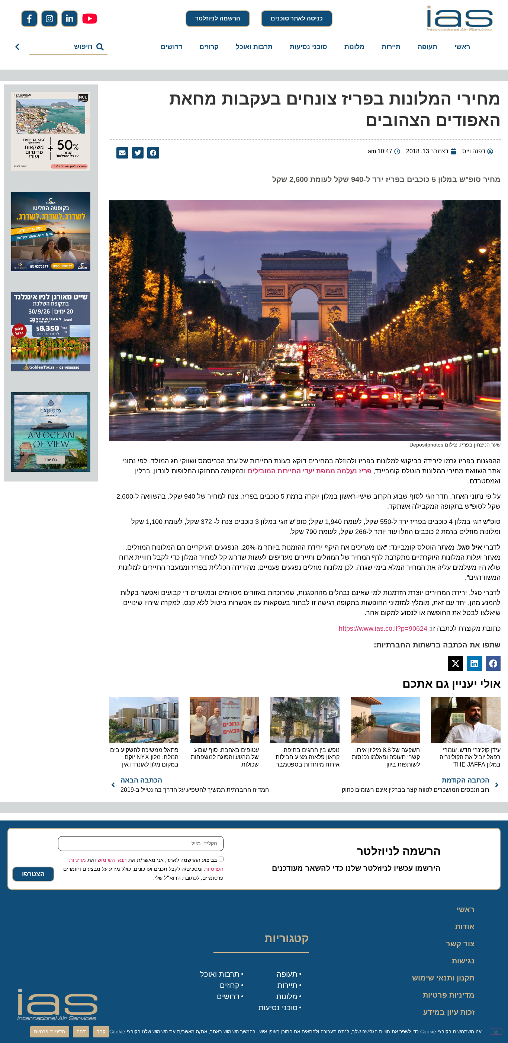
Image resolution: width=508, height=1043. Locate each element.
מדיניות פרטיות (449, 995)
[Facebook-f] (29, 18)
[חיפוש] (18, 47)
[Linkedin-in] (69, 18)
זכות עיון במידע (449, 1012)
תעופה (427, 47)
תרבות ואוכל (254, 47)
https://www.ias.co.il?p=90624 (383, 628)
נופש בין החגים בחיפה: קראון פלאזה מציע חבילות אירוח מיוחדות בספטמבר (308, 757)
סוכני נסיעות (308, 47)
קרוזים (209, 47)
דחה (81, 1031)
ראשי (462, 47)
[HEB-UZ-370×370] (50, 169)
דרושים (171, 47)
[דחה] (496, 1031)
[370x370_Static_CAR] (50, 469)
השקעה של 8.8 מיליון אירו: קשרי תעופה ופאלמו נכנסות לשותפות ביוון (386, 757)
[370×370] (50, 369)
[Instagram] (49, 18)
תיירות (391, 47)
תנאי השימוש (112, 860)
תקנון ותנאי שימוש (443, 978)
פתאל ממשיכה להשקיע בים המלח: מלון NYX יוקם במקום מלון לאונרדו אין (144, 757)
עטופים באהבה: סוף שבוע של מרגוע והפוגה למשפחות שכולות (225, 757)
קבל (101, 1031)
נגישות (463, 961)
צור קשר (460, 944)
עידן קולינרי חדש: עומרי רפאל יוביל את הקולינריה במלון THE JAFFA (470, 757)
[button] (153, 153)
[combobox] (68, 47)
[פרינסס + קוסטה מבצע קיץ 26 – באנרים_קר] (50, 269)
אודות (465, 926)
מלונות (354, 47)
